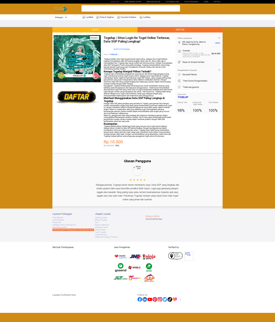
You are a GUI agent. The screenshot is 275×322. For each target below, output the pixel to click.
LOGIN (206, 2)
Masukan (115, 2)
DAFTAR (217, 2)
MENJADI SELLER (153, 2)
